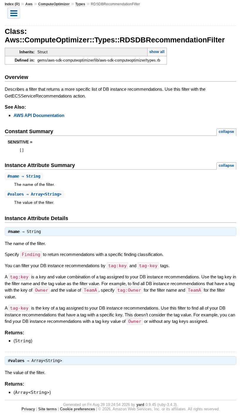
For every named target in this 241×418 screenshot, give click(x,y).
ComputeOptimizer (54, 4)
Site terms (47, 409)
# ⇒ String (23, 176)
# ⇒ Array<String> (34, 194)
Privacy (28, 409)
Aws (29, 4)
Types (80, 4)
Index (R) (12, 4)
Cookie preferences (77, 409)
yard (140, 404)
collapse (226, 131)
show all (157, 51)
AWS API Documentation (39, 115)
